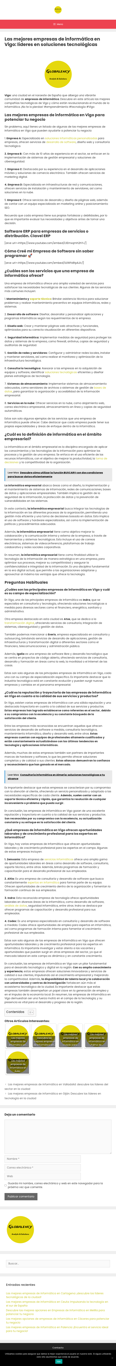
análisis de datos (16, 905)
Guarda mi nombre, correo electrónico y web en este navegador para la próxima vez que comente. (55, 1185)
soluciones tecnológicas (61, 372)
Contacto (58, 1347)
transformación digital (19, 623)
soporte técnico (40, 299)
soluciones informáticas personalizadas (71, 138)
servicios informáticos (58, 859)
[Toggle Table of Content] (29, 1012)
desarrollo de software (61, 142)
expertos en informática (43, 882)
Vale (59, 1361)
